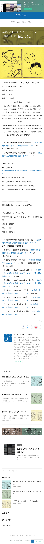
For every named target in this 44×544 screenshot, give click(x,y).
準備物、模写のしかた (28, 22)
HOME (13, 22)
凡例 (18, 22)
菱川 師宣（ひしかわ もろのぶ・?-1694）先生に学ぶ (20, 377)
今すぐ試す (28, 9)
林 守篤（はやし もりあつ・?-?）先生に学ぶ (17, 412)
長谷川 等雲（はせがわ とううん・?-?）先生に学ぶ (19, 394)
